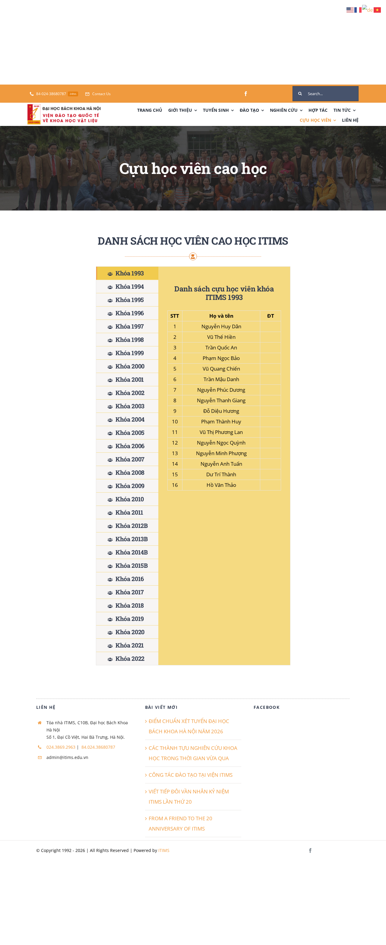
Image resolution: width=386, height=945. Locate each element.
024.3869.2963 (60, 747)
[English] (350, 9)
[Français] (358, 9)
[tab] (127, 273)
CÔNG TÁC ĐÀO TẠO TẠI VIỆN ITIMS (191, 774)
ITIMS (163, 850)
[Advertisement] (181, 42)
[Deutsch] (368, 9)
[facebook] (245, 93)
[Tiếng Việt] (377, 9)
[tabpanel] (224, 465)
